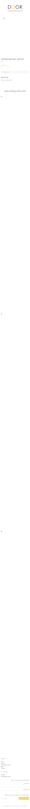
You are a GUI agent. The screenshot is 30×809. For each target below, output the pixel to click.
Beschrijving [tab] (6, 72)
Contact (3, 763)
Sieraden (3, 768)
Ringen (6, 65)
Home (2, 761)
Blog (2, 766)
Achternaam (26, 789)
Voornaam (26, 783)
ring (6, 66)
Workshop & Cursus (5, 765)
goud (4, 66)
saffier (8, 66)
